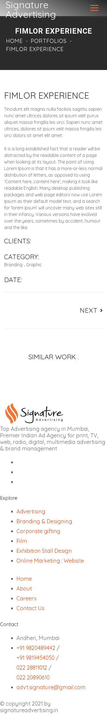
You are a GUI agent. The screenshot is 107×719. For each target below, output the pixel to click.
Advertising (30, 511)
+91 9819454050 (35, 657)
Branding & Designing (44, 521)
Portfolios (49, 40)
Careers (26, 598)
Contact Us (30, 608)
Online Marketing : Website (50, 560)
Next (90, 310)
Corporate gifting (38, 531)
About (24, 588)
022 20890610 (33, 677)
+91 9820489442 (35, 647)
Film (21, 540)
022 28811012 (31, 667)
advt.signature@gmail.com (51, 687)
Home (14, 40)
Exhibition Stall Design (44, 550)
